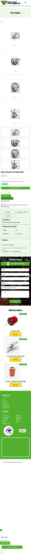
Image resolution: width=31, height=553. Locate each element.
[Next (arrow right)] (2, 552)
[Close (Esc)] (4, 550)
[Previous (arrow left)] (0, 552)
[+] (9, 192)
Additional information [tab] (22, 212)
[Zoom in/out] (0, 550)
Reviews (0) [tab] (7, 216)
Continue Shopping (12, 547)
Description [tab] (7, 212)
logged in (11, 251)
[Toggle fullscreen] (2, 550)
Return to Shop (5, 543)
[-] (2, 192)
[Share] (3, 550)
